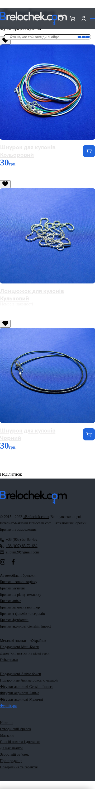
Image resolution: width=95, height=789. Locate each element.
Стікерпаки (9, 660)
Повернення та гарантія (18, 767)
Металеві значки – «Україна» (23, 641)
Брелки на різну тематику (20, 595)
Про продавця (11, 761)
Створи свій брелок (15, 729)
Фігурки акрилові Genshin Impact (26, 687)
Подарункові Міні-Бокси (19, 647)
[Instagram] (2, 562)
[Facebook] (13, 562)
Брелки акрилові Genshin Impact (25, 626)
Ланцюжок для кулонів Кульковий (32, 294)
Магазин (7, 735)
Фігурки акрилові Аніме (19, 693)
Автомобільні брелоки (18, 576)
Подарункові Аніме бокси (20, 674)
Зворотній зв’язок (14, 754)
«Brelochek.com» (36, 517)
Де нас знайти (11, 748)
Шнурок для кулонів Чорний (27, 433)
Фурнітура (8, 706)
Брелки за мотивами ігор (20, 607)
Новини (6, 723)
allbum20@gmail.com (22, 552)
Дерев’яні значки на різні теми (25, 653)
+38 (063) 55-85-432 (21, 540)
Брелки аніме (10, 601)
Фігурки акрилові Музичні (21, 699)
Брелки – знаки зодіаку (18, 582)
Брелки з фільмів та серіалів (22, 614)
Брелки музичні (12, 588)
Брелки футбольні (14, 620)
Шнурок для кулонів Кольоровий (27, 150)
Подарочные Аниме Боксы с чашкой (29, 680)
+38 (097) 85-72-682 (21, 546)
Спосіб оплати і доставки (20, 742)
